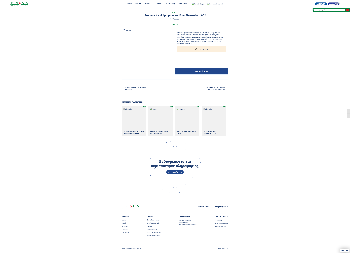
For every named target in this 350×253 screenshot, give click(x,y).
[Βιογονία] (23, 4)
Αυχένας (175, 24)
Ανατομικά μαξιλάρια (153, 235)
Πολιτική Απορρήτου (221, 223)
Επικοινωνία (125, 232)
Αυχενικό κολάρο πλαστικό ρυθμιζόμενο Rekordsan (215, 88)
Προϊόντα (125, 226)
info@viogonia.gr (221, 207)
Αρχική (124, 220)
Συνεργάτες (125, 229)
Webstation (225, 248)
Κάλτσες (149, 226)
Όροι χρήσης (218, 220)
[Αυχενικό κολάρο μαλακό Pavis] (187, 118)
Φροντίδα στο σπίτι (153, 220)
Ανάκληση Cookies (220, 226)
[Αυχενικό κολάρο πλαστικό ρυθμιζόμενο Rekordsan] (134, 118)
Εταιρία (124, 223)
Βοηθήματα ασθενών (153, 223)
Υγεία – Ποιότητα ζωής (154, 232)
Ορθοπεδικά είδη (152, 229)
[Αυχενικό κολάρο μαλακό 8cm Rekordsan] (160, 118)
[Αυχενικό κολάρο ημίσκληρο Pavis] (214, 118)
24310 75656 (204, 207)
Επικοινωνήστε (174, 172)
